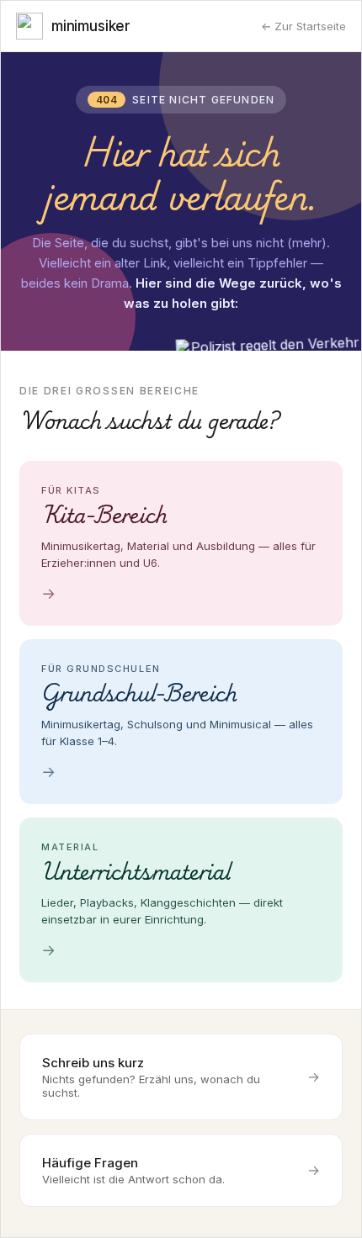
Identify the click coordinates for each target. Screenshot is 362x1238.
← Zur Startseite (303, 26)
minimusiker (90, 26)
